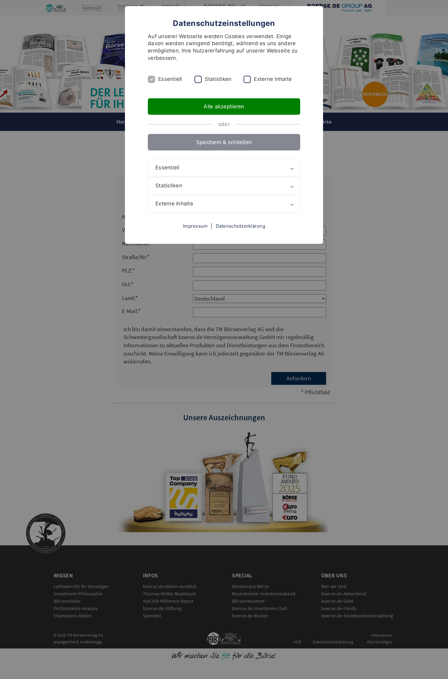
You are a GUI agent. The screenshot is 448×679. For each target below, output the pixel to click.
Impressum (195, 226)
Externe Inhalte (273, 79)
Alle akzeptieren (224, 106)
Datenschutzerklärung (240, 226)
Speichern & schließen (224, 142)
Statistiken (218, 79)
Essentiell (170, 79)
